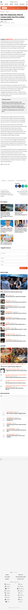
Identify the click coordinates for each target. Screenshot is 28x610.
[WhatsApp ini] (26, 186)
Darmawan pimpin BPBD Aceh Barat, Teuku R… (16, 330)
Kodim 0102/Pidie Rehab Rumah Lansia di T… (16, 377)
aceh (1, 364)
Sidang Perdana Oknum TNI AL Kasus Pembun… (16, 436)
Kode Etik (20, 574)
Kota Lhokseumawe (11, 428)
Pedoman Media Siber (21, 576)
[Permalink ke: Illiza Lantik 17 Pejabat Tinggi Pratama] (14, 403)
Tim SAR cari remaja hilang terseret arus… (16, 335)
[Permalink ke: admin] (2, 22)
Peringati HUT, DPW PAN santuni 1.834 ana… (16, 313)
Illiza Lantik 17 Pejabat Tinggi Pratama (16, 413)
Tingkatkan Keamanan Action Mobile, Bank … (16, 371)
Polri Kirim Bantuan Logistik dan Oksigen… (16, 296)
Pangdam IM (24, 374)
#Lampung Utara (11, 180)
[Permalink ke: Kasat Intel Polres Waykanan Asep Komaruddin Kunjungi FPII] (21, 207)
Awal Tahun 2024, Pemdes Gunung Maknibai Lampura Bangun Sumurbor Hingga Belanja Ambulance (21, 230)
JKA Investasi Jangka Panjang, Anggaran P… (11, 366)
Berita (4, 364)
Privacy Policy (20, 579)
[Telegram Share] (22, 186)
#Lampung (3, 180)
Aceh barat (8, 323)
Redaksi (7, 579)
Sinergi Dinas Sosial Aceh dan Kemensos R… (14, 419)
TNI (11, 376)
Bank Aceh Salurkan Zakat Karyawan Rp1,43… (14, 388)
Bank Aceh (8, 369)
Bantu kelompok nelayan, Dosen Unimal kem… (15, 307)
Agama (7, 385)
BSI (10, 380)
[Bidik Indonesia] (14, 2)
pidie (7, 376)
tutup (15, 582)
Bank (9, 380)
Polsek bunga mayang (21, 180)
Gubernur (12, 364)
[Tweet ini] (19, 186)
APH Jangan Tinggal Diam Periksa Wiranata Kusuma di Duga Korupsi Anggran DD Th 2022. (7, 230)
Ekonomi (7, 364)
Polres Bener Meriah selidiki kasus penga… (16, 318)
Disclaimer (7, 576)
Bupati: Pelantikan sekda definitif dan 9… (16, 324)
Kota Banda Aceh (9, 305)
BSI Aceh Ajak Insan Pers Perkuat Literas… (16, 383)
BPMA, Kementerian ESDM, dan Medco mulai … (12, 292)
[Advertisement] (14, 171)
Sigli (9, 376)
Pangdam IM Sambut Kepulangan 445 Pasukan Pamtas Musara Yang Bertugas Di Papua (7, 193)
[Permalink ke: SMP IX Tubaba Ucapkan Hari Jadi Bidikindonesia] (7, 238)
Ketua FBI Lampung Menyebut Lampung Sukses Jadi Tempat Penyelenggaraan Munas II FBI (7, 215)
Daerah (14, 369)
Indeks (7, 574)
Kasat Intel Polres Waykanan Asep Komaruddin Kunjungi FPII (21, 213)
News (2, 290)
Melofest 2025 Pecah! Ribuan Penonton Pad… (16, 430)
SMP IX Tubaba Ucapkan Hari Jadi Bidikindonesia (6, 243)
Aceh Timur (8, 300)
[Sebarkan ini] (16, 186)
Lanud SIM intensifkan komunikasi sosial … (16, 341)
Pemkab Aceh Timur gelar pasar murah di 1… (16, 302)
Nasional (17, 374)
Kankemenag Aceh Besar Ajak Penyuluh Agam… (16, 425)
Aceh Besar (9, 423)
